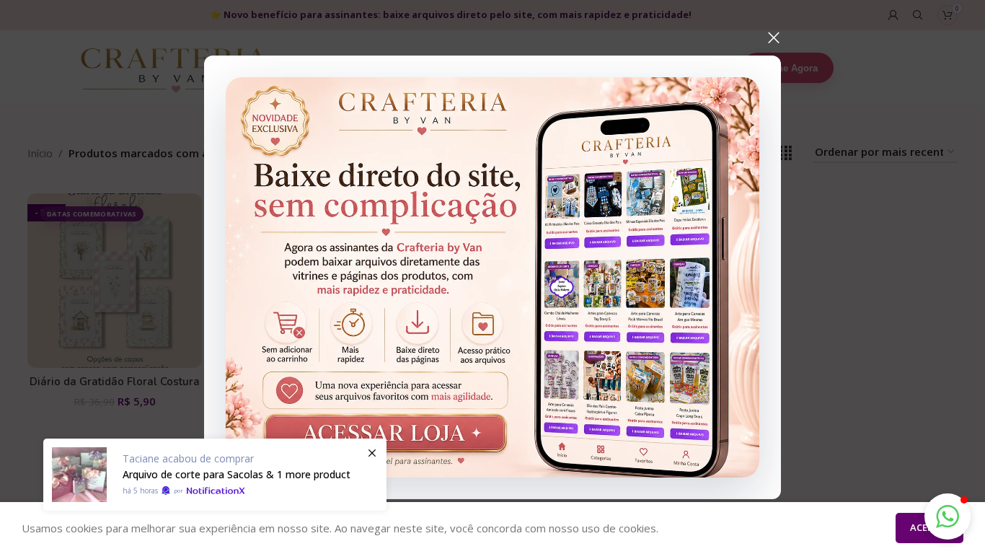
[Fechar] (774, 37)
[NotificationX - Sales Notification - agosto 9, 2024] (215, 475)
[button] (947, 516)
